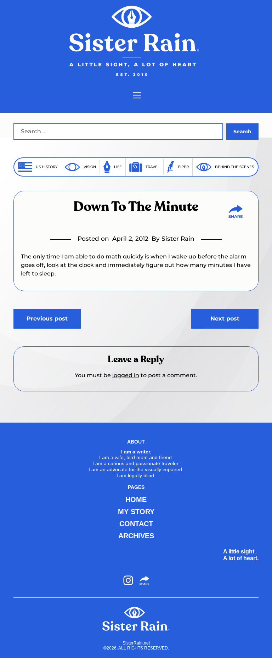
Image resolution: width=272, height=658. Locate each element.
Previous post (47, 318)
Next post (224, 318)
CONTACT (136, 524)
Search (242, 131)
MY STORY (136, 511)
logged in (125, 375)
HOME (136, 499)
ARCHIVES (136, 536)
